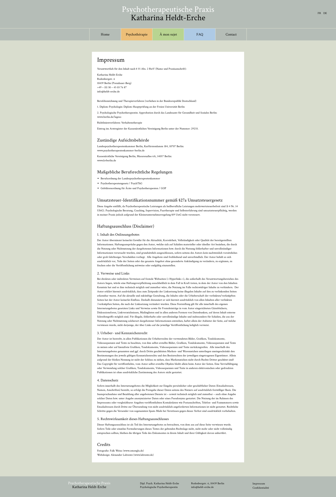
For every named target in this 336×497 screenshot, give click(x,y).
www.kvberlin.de (106, 160)
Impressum (259, 483)
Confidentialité (261, 488)
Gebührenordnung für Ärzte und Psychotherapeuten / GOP (133, 188)
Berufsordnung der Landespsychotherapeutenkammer (130, 178)
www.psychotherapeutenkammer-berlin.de (121, 150)
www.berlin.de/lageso (109, 117)
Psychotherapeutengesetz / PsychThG (121, 183)
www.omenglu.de (133, 451)
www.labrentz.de (143, 455)
